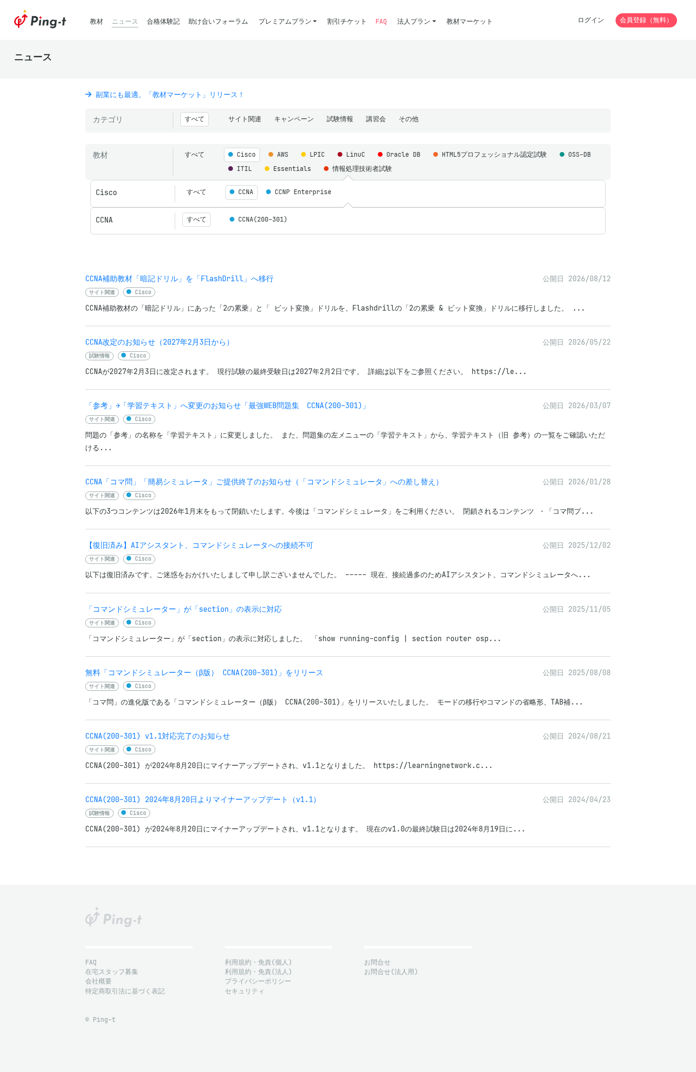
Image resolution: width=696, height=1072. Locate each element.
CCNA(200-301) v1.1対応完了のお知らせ (157, 736)
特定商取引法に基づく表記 (125, 991)
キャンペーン (294, 119)
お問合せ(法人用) (391, 972)
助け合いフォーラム (218, 22)
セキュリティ (245, 991)
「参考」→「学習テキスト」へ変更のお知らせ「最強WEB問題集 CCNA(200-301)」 (227, 405)
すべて (195, 119)
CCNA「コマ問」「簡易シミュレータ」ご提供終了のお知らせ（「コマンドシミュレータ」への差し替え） (264, 481)
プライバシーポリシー (258, 981)
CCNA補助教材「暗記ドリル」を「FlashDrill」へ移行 (179, 278)
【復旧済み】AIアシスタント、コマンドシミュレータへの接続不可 (199, 545)
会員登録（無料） (646, 20)
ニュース (125, 22)
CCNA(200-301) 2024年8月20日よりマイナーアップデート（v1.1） (203, 799)
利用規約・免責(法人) (258, 972)
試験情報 (340, 119)
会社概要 (98, 981)
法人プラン (413, 22)
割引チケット (347, 22)
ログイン (591, 20)
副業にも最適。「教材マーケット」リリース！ (168, 94)
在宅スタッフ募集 (111, 972)
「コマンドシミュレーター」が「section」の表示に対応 (183, 609)
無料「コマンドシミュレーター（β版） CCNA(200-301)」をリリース (204, 672)
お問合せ (377, 962)
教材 (96, 22)
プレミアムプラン (285, 22)
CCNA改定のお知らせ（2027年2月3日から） (159, 342)
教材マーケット (469, 22)
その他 (409, 119)
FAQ (381, 22)
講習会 (376, 119)
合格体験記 (163, 22)
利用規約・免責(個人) (258, 962)
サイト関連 (244, 119)
